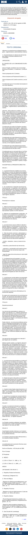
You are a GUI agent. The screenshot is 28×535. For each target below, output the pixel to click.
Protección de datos (17, 524)
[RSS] (7, 529)
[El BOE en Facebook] (14, 529)
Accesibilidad (9, 524)
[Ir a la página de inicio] (4, 2)
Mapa (19, 523)
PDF (6, 38)
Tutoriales (21, 525)
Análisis (8, 43)
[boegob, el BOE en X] (10, 529)
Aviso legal (24, 523)
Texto (2, 43)
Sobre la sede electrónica (12, 523)
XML (13, 38)
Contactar (4, 523)
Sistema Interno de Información (11, 525)
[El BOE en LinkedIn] (18, 529)
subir (25, 519)
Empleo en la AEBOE (14, 526)
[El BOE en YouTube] (21, 529)
